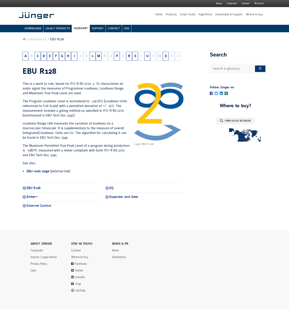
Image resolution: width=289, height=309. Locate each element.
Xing (78, 284)
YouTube (80, 290)
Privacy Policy (38, 264)
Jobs (33, 270)
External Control (39, 206)
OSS (126, 28)
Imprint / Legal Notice (43, 257)
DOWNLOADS (33, 28)
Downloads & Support (229, 14)
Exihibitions (119, 257)
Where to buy (254, 14)
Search (260, 3)
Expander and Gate (123, 197)
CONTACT (114, 28)
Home (159, 14)
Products (171, 14)
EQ (111, 188)
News (219, 3)
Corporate (36, 250)
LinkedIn (80, 277)
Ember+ (32, 197)
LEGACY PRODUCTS (57, 28)
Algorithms (205, 14)
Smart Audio (187, 14)
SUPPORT (98, 28)
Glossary (35, 39)
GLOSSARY (81, 28)
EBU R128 (39, 71)
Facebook (81, 264)
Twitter (79, 270)
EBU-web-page (38, 171)
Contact (246, 3)
